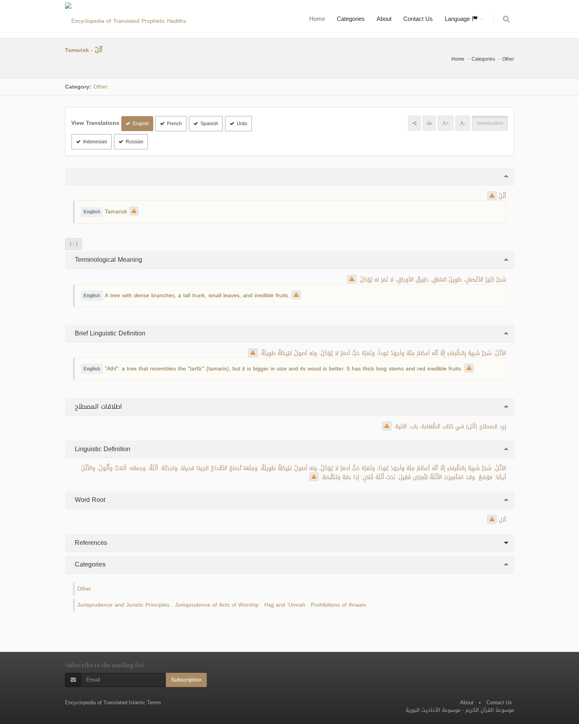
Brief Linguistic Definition (109, 333)
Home (317, 18)
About (384, 18)
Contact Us (418, 18)
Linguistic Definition (101, 449)
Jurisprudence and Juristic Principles (123, 605)
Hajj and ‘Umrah (284, 605)
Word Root (89, 500)
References (90, 543)
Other (508, 59)
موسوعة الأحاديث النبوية (433, 710)
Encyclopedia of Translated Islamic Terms (113, 702)
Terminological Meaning (107, 260)
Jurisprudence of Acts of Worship (217, 605)
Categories (351, 18)
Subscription (186, 679)
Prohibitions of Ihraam (338, 605)
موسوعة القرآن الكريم (489, 710)
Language (458, 18)
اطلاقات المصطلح (97, 406)
